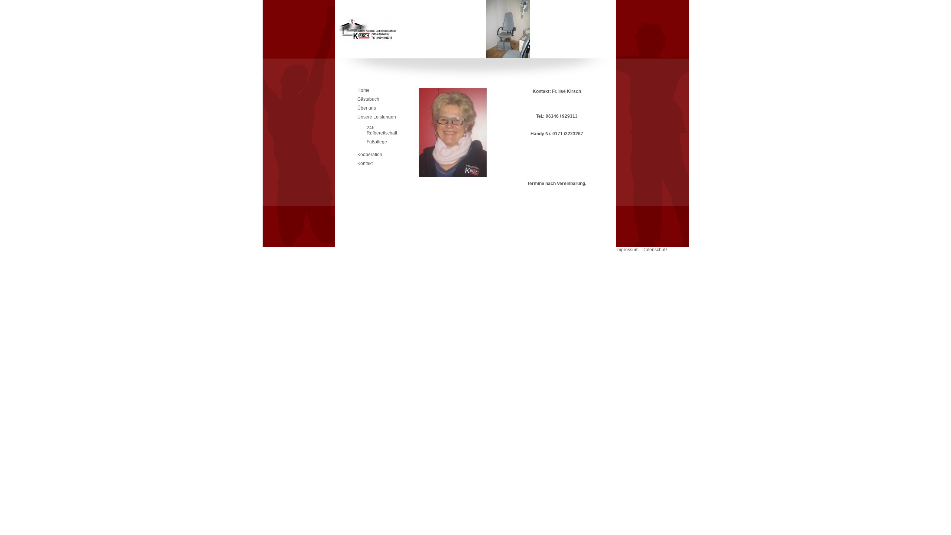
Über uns (366, 108)
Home (363, 90)
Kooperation (369, 154)
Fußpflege (377, 142)
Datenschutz (655, 249)
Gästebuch (368, 99)
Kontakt (365, 163)
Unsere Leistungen (376, 117)
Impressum (627, 249)
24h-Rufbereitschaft (382, 130)
